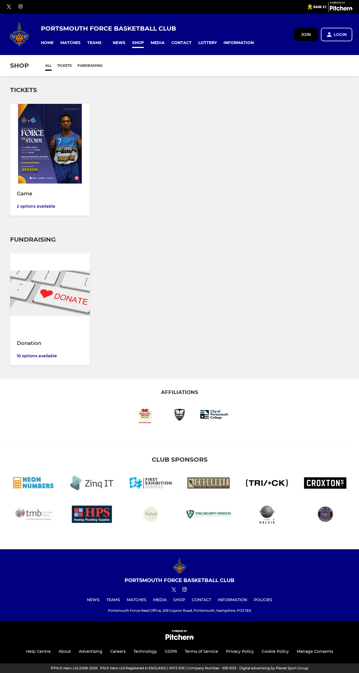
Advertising (90, 651)
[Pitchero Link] (341, 9)
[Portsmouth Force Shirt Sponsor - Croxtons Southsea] (325, 484)
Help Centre (38, 651)
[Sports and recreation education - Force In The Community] (325, 515)
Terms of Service (201, 651)
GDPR (171, 651)
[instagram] (20, 6)
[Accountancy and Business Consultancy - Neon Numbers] (33, 484)
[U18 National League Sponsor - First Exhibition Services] (150, 484)
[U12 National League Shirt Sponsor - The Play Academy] (150, 515)
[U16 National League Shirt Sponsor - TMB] (33, 515)
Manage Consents (315, 651)
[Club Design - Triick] (267, 484)
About (65, 651)
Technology (145, 651)
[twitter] (9, 7)
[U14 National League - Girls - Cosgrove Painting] (208, 484)
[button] (47, 42)
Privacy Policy (240, 651)
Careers (118, 651)
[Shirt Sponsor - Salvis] (267, 515)
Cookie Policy (275, 651)
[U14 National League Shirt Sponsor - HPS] (92, 515)
